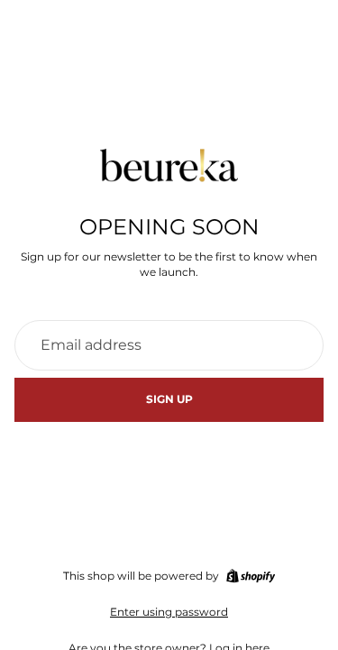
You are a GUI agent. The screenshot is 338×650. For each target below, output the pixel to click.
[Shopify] (250, 576)
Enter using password (169, 611)
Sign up (169, 399)
